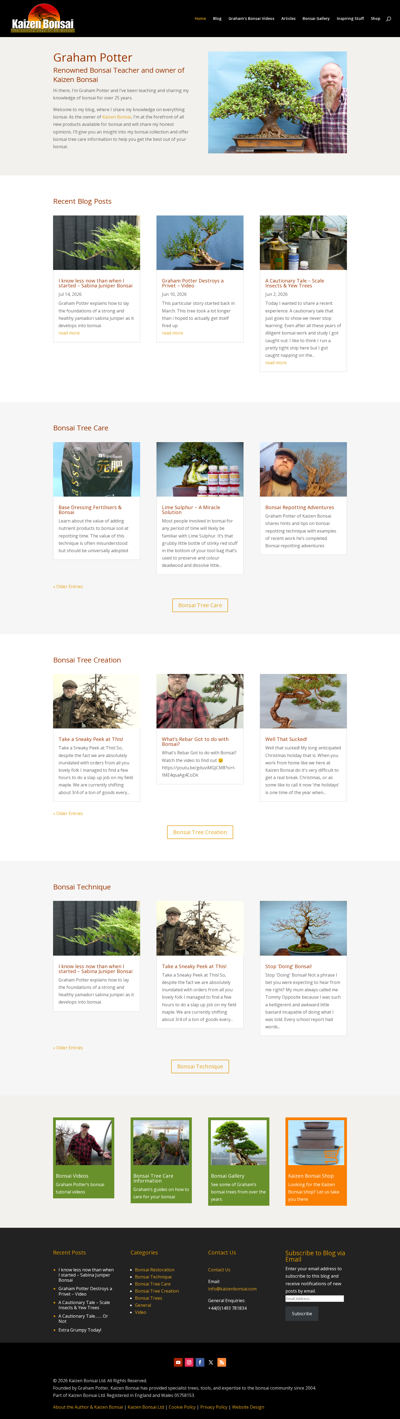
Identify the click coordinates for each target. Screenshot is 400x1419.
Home (200, 19)
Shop (375, 19)
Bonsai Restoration (154, 1270)
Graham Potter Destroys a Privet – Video (193, 283)
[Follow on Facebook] (200, 1362)
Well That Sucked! (286, 739)
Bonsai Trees (148, 1298)
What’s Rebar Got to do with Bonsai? (195, 741)
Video (140, 1312)
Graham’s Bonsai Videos (251, 19)
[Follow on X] (211, 1362)
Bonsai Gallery (316, 19)
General (143, 1305)
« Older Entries (68, 587)
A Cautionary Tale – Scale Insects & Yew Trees (294, 283)
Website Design (248, 1407)
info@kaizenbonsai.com (232, 1289)
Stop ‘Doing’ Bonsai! (288, 966)
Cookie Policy (182, 1407)
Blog (217, 19)
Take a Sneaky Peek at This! (91, 739)
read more (69, 333)
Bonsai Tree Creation (200, 832)
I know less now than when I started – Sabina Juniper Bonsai (96, 283)
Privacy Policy (213, 1407)
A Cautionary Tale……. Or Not (83, 1318)
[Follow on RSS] (221, 1362)
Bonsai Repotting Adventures (299, 507)
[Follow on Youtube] (178, 1362)
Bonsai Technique (200, 1066)
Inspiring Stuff (350, 19)
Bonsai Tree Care (200, 605)
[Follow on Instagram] (189, 1362)
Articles (288, 19)
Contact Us (219, 1270)
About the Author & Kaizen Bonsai (88, 1407)
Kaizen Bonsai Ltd (146, 1407)
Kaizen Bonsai (116, 117)
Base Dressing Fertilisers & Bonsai (90, 509)
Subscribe (302, 1314)
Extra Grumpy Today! (80, 1330)
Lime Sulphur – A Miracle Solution (191, 509)
